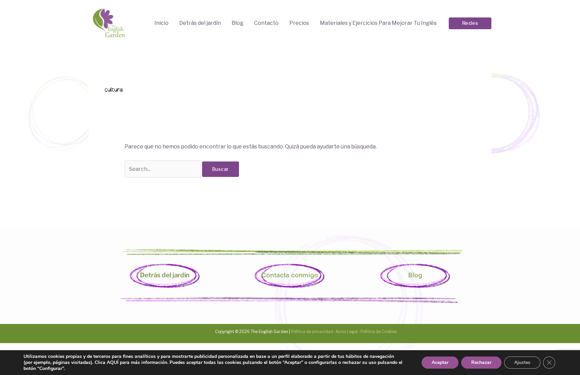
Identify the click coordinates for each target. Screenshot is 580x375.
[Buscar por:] (163, 169)
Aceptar (440, 362)
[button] (470, 23)
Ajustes (522, 362)
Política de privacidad (311, 331)
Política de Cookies (378, 331)
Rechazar (481, 362)
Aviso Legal (347, 331)
